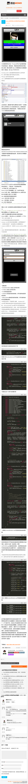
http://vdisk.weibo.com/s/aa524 (13, 644)
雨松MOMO (8, 25)
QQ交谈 (16, 652)
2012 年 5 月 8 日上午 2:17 (10, 736)
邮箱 (3, 765)
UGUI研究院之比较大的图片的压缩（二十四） (12, 686)
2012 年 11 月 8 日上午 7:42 (10, 700)
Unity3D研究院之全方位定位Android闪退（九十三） (13, 684)
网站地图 (10, 781)
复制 (22, 316)
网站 (2, 768)
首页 (3, 18)
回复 (3, 704)
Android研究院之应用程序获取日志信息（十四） (10, 663)
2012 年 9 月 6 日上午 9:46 (10, 728)
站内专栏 (11, 652)
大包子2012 (8, 735)
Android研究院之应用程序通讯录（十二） (19, 666)
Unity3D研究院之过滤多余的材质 (9, 691)
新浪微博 (11, 654)
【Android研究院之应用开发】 (14, 18)
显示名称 (4, 761)
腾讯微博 (22, 652)
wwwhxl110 (8, 707)
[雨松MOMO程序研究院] (14, 4)
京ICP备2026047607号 (17, 781)
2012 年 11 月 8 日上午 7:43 (11, 721)
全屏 (25, 316)
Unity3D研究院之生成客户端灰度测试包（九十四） (13, 682)
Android (3, 659)
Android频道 (6, 18)
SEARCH (19, 11)
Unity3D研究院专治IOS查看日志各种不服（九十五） (13, 680)
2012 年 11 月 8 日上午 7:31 (10, 708)
